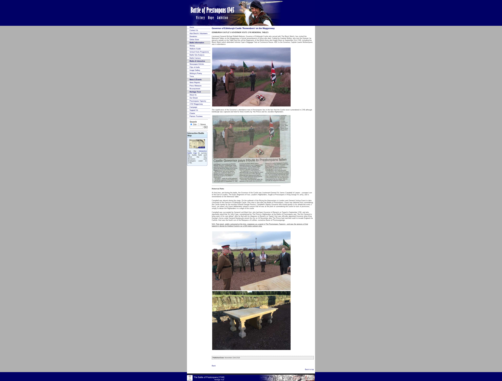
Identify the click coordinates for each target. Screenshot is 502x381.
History (192, 46)
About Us (193, 95)
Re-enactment (195, 89)
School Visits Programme (199, 52)
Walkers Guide (195, 49)
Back (214, 366)
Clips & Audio (195, 67)
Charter (192, 113)
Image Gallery (195, 70)
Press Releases (196, 86)
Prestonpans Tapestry (198, 101)
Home (192, 27)
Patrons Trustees (196, 116)
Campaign (193, 107)
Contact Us (194, 30)
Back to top (309, 369)
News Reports (195, 83)
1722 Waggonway (196, 104)
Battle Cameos (195, 58)
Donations (193, 36)
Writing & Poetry (196, 73)
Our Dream (194, 98)
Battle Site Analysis (197, 55)
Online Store (194, 40)
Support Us (194, 110)
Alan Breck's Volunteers (199, 33)
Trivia (192, 76)
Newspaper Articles (197, 64)
